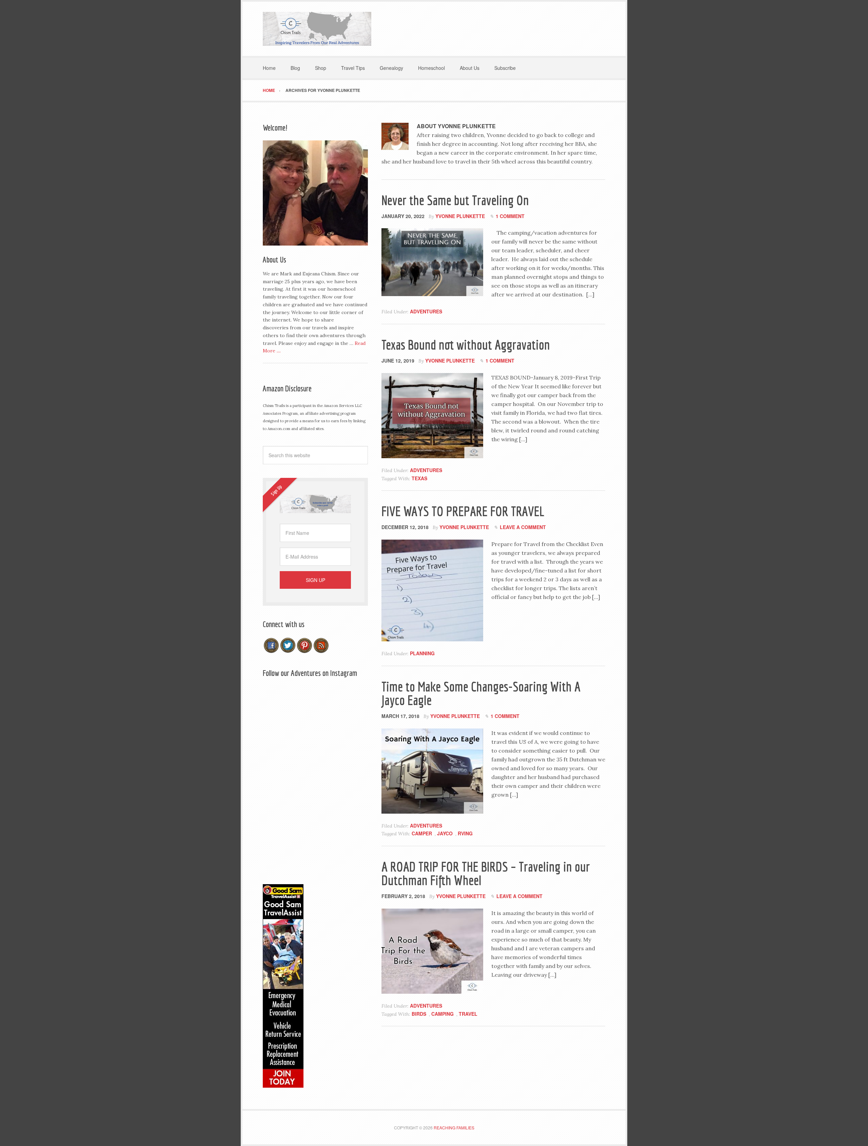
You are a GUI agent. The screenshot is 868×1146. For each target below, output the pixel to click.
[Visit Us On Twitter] (287, 650)
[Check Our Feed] (321, 650)
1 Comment (510, 216)
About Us (274, 259)
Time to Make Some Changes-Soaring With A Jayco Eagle (480, 693)
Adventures (426, 311)
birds (419, 1013)
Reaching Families (454, 1127)
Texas (419, 478)
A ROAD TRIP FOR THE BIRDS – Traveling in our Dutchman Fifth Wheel (485, 873)
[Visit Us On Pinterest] (304, 650)
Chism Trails (317, 29)
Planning (422, 653)
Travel (468, 1013)
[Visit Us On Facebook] (271, 650)
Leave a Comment (523, 527)
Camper (422, 833)
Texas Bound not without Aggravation (465, 344)
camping (442, 1013)
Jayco (445, 833)
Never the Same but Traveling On (455, 200)
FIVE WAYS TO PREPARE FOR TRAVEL (462, 511)
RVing (465, 833)
